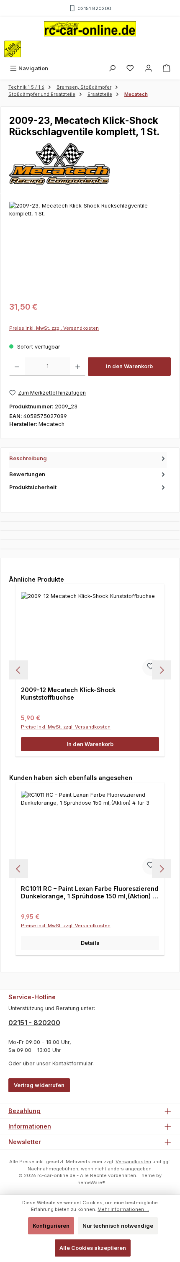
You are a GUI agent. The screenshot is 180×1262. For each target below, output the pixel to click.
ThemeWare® (90, 1182)
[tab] (88, 460)
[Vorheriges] (18, 670)
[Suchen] (112, 68)
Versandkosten (133, 1162)
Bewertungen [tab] (27, 474)
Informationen (29, 1126)
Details (90, 943)
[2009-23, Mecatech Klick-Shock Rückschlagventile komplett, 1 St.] (90, 249)
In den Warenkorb (129, 366)
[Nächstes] (161, 670)
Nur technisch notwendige (117, 1226)
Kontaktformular (72, 1063)
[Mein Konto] (148, 68)
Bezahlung (24, 1110)
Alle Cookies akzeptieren (92, 1248)
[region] (90, 249)
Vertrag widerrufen (39, 1085)
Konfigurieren (51, 1226)
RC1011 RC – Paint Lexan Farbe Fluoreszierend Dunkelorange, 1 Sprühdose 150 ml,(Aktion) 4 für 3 (89, 892)
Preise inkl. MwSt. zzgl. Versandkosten (54, 328)
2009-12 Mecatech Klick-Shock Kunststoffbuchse (68, 693)
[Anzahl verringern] (17, 366)
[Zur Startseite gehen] (90, 28)
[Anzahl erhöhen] (77, 366)
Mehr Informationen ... (123, 1209)
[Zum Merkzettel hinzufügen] (150, 667)
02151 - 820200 (34, 1022)
